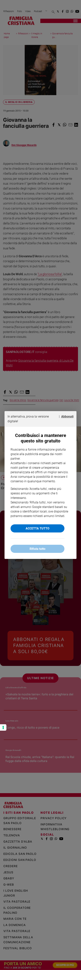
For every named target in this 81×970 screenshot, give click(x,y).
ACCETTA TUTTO (37, 528)
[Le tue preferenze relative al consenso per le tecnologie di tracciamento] (3, 727)
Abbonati (67, 416)
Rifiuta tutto (37, 549)
